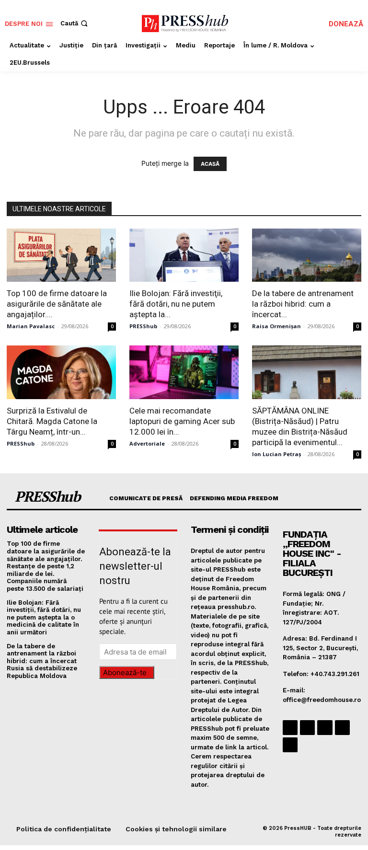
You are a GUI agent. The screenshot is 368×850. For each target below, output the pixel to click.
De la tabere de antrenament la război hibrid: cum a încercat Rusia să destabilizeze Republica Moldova (42, 661)
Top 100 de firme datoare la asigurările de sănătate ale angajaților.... (57, 303)
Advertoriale (147, 443)
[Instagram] (307, 727)
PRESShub (143, 326)
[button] (75, 23)
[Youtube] (290, 744)
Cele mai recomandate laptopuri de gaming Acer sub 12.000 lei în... (182, 421)
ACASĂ (210, 164)
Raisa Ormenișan (276, 326)
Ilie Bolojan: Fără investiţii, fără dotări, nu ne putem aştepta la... (175, 303)
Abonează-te (125, 672)
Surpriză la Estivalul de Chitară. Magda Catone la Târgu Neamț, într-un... (52, 421)
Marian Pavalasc (31, 326)
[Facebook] (290, 727)
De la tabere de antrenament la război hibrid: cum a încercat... (303, 303)
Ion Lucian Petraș (276, 454)
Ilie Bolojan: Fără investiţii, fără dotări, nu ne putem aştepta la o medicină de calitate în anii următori (44, 617)
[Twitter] (342, 727)
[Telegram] (324, 727)
